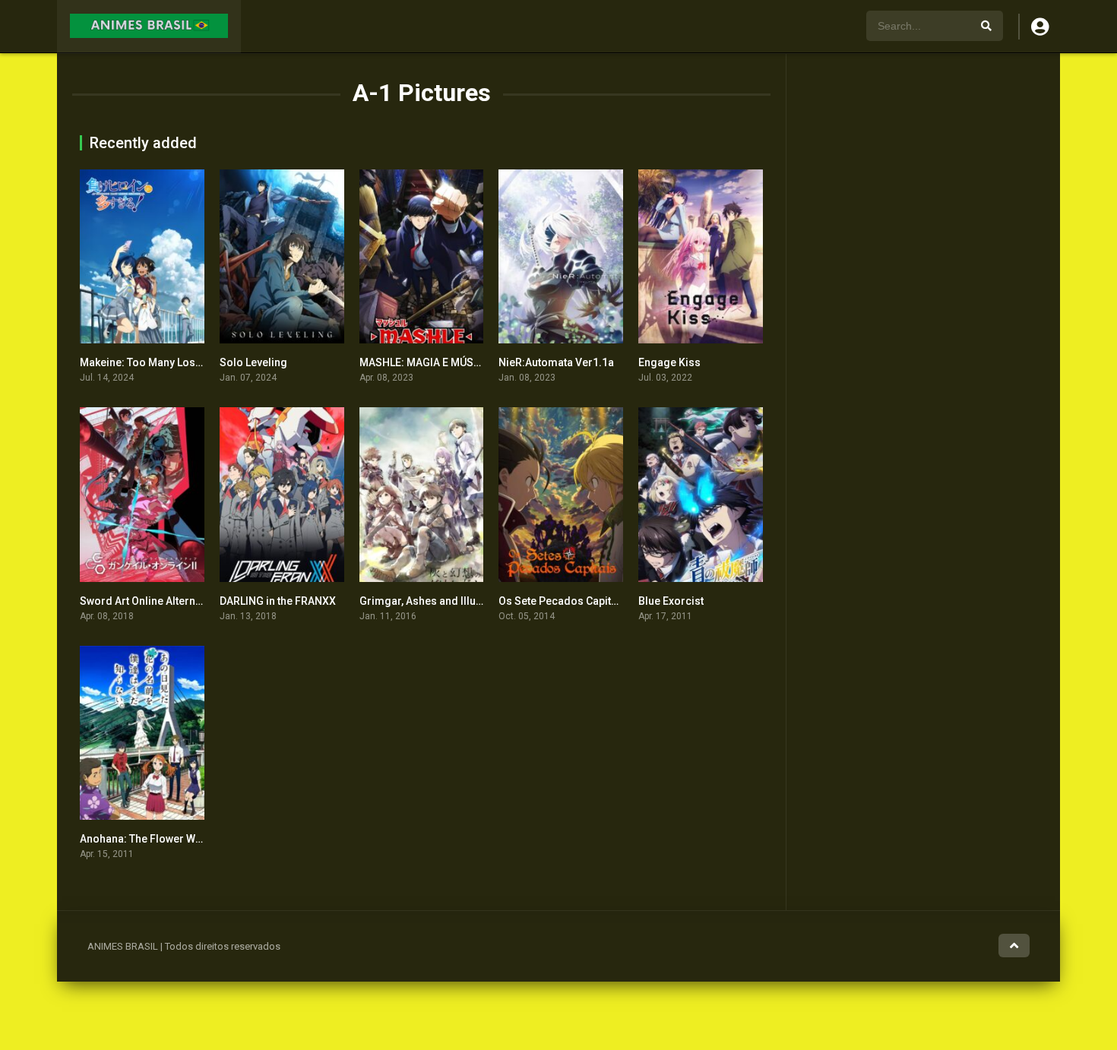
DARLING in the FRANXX (278, 601)
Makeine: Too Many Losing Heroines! (171, 362)
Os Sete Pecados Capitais (562, 601)
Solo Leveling (253, 362)
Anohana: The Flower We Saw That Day (174, 839)
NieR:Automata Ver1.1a (556, 362)
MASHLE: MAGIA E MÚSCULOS (433, 362)
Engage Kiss (669, 362)
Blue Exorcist (671, 601)
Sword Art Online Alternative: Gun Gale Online (191, 601)
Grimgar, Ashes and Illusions (431, 601)
